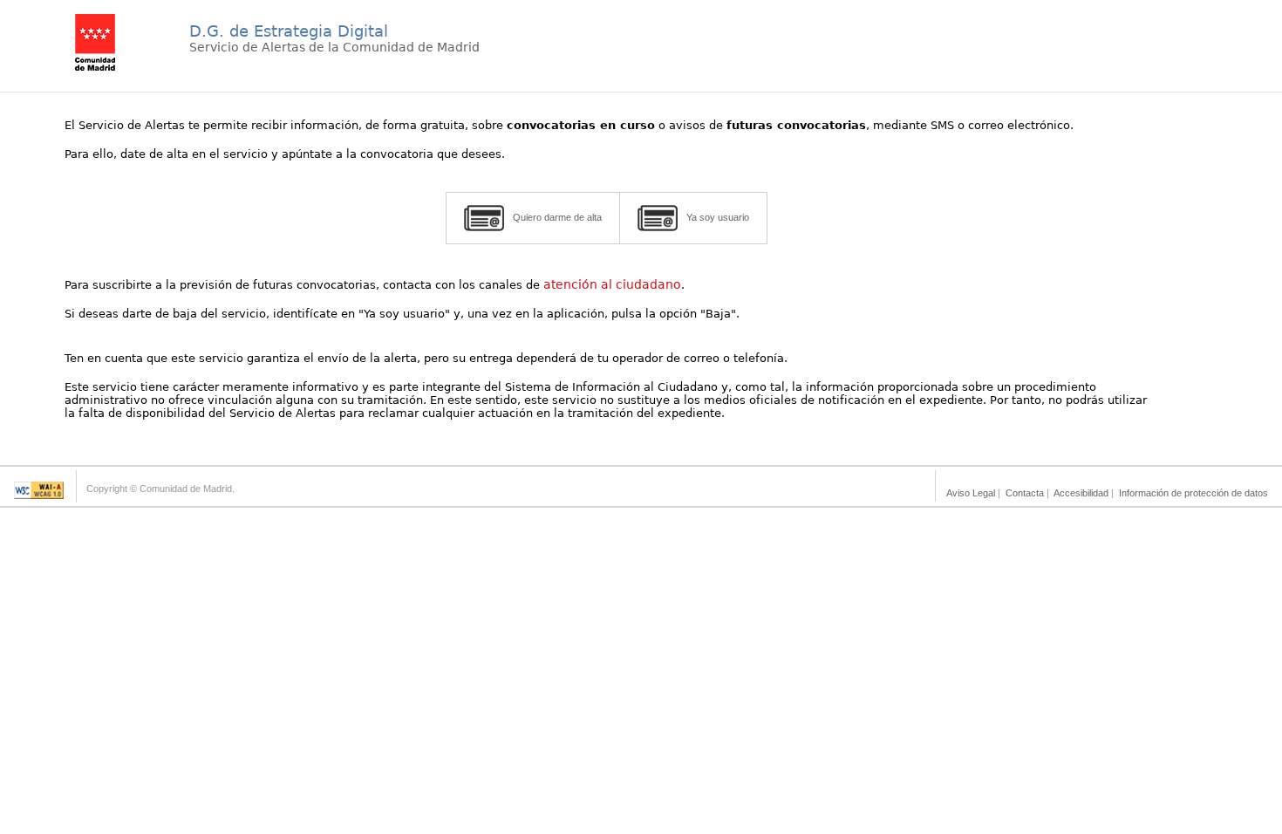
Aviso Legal (970, 493)
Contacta (1025, 493)
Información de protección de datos (1193, 493)
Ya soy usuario (717, 217)
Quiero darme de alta (557, 217)
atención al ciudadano (612, 284)
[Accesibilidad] (39, 494)
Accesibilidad (1081, 493)
